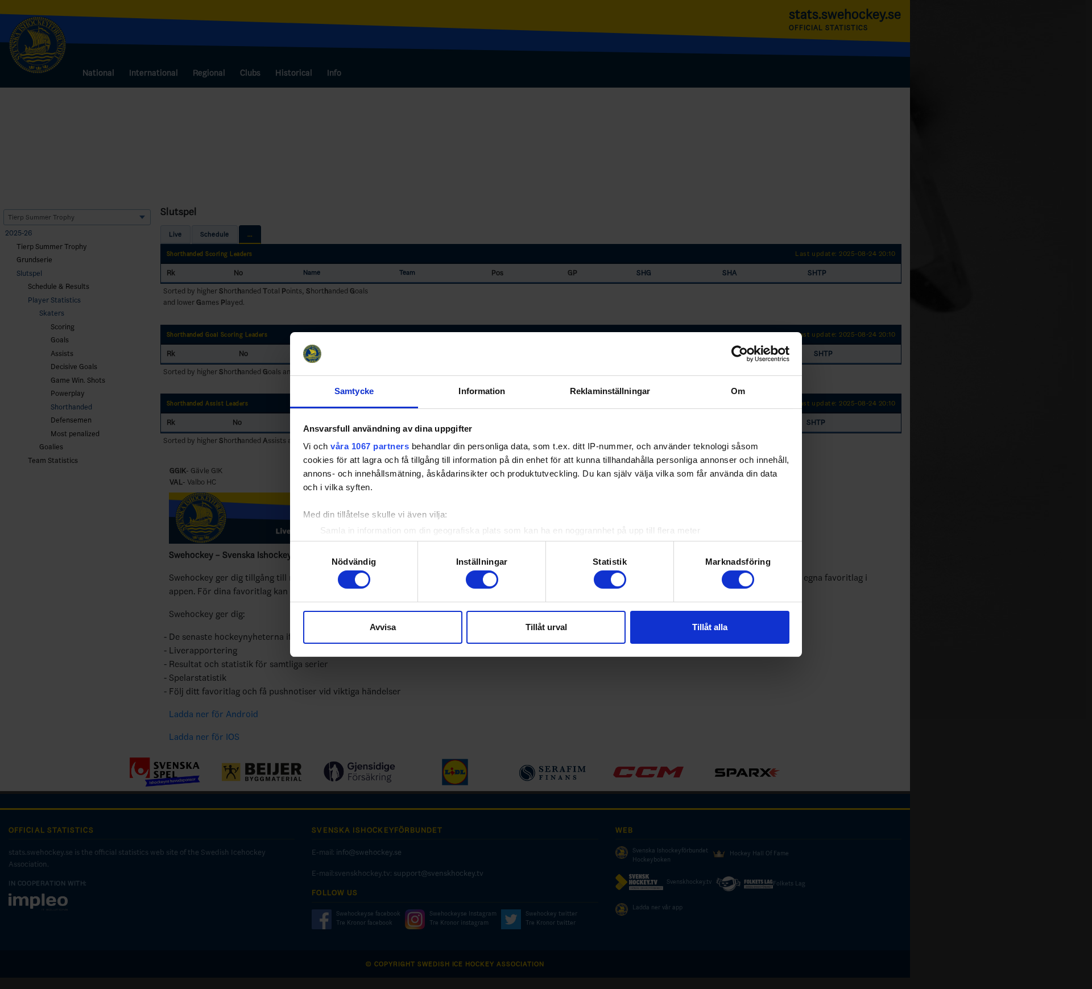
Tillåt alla (709, 627)
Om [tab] (738, 391)
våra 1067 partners (369, 446)
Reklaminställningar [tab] (610, 391)
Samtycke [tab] (354, 391)
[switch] (482, 579)
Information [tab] (481, 391)
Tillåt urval (546, 627)
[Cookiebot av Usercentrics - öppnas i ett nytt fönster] (739, 353)
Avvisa (383, 627)
